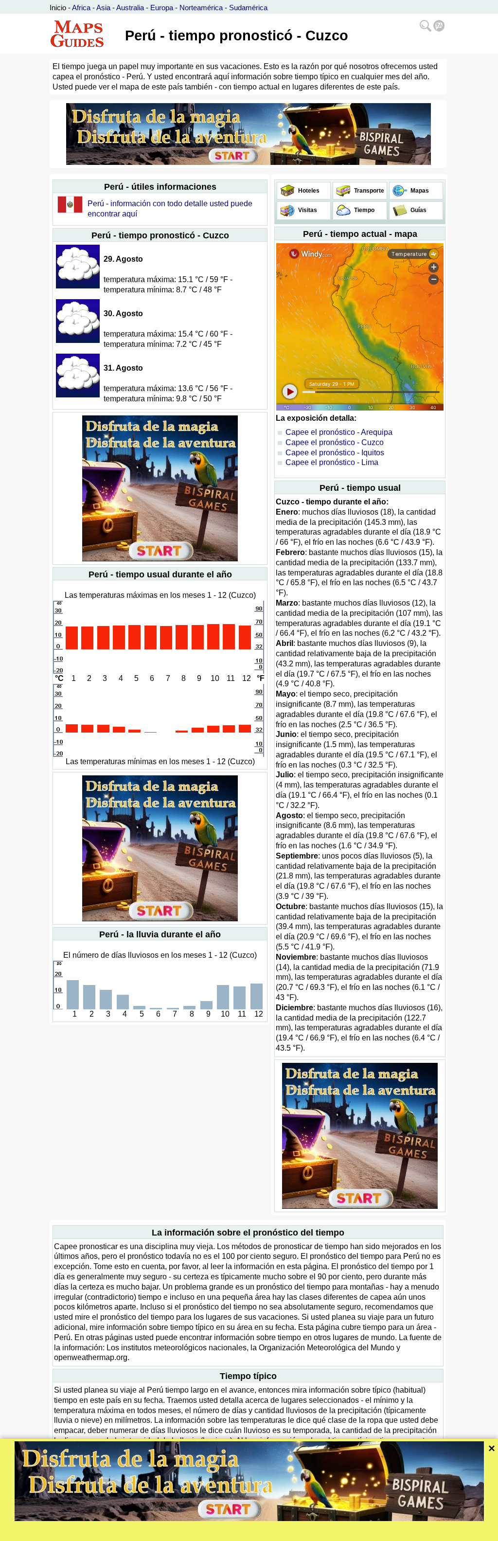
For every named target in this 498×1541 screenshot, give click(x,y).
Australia (130, 7)
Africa (81, 7)
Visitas (307, 210)
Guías (418, 210)
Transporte (368, 190)
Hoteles (308, 190)
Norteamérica (201, 7)
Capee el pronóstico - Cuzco (334, 442)
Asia (103, 7)
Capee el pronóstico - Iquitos (334, 452)
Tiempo (363, 210)
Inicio (58, 7)
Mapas (419, 190)
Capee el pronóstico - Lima (331, 462)
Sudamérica (248, 7)
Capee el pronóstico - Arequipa (338, 432)
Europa (161, 7)
